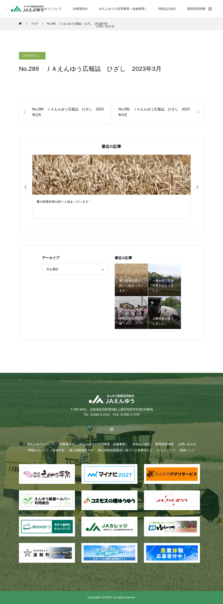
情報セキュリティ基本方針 (46, 450)
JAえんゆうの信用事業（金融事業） (123, 8)
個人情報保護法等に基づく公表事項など (125, 450)
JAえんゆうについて (48, 8)
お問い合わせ (105, 26)
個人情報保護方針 (81, 450)
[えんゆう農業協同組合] (27, 8)
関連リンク (187, 450)
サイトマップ (166, 450)
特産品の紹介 (167, 8)
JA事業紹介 (80, 8)
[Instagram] (210, 9)
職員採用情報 (196, 8)
